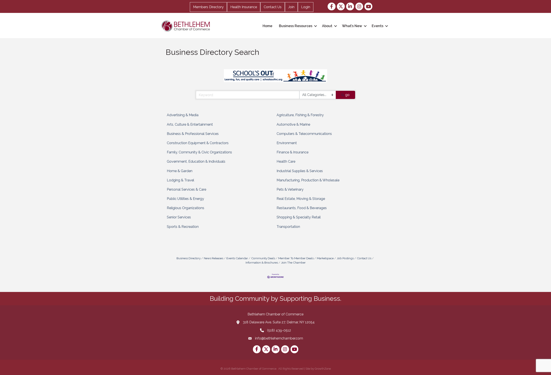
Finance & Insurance (292, 152)
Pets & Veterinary (290, 189)
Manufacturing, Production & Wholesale (308, 180)
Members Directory (208, 7)
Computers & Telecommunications (304, 134)
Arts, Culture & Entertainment (190, 124)
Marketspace (325, 258)
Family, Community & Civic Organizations (199, 152)
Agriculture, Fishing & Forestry (300, 115)
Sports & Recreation (183, 227)
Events (377, 26)
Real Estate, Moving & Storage (301, 199)
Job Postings (345, 258)
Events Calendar (237, 258)
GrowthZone (323, 368)
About (327, 26)
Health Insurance (243, 7)
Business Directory (188, 258)
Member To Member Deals (296, 258)
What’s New (352, 26)
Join (291, 7)
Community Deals (263, 258)
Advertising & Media (182, 115)
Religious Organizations (185, 208)
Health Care (286, 161)
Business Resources (295, 26)
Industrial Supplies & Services (300, 171)
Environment (287, 143)
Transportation (288, 227)
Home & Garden (179, 171)
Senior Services (179, 217)
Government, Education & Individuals (196, 161)
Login (305, 7)
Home (267, 26)
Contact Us (273, 7)
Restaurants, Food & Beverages (302, 208)
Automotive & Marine (293, 124)
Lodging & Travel (180, 180)
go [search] (347, 95)
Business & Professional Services (193, 134)
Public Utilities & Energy (185, 199)
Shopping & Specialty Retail (299, 217)
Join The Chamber (293, 262)
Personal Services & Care (186, 189)
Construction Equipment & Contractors (198, 143)
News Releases (213, 258)
